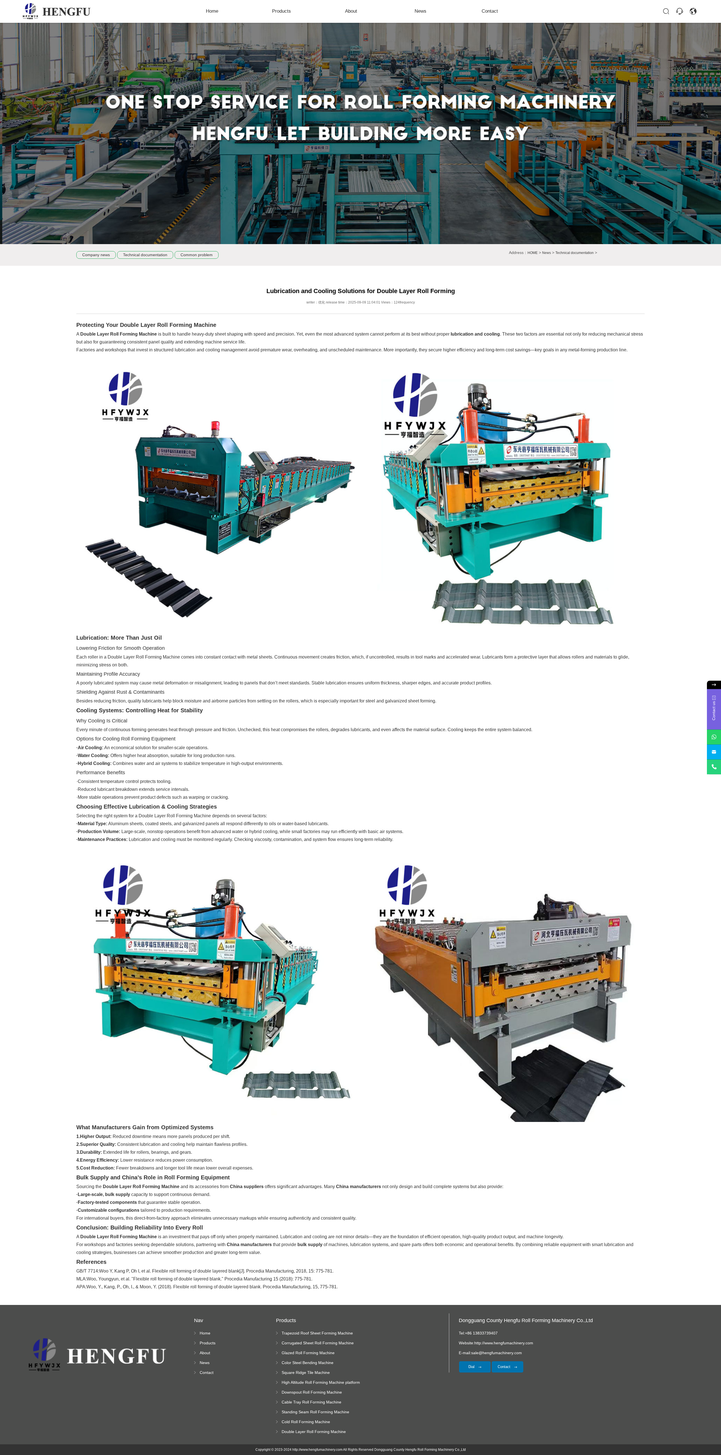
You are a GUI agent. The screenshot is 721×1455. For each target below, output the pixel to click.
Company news (96, 255)
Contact (490, 11)
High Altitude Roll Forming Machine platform (321, 1382)
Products (281, 11)
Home (212, 11)
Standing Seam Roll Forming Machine (315, 1412)
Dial (472, 1367)
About (351, 11)
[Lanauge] (693, 11)
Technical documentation (145, 255)
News (420, 11)
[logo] (57, 11)
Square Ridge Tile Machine (306, 1372)
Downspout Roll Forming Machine (312, 1392)
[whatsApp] (714, 737)
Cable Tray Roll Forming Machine (311, 1402)
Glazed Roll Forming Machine (308, 1353)
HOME (533, 253)
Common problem (197, 255)
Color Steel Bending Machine (307, 1362)
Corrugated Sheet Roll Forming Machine (318, 1343)
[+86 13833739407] (714, 767)
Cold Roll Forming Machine (306, 1422)
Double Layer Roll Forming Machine (314, 1431)
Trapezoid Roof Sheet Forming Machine (317, 1333)
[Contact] (679, 11)
